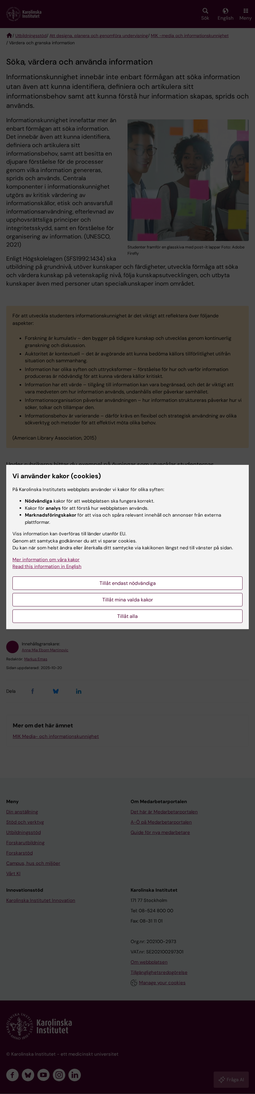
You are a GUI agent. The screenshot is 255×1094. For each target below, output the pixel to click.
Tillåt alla (127, 616)
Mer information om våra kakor (46, 560)
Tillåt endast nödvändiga (128, 583)
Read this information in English (46, 566)
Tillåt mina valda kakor (127, 599)
